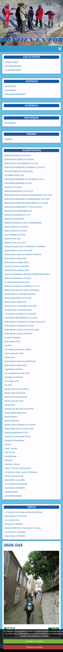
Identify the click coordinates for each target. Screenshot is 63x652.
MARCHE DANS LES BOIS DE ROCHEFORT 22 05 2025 (28, 195)
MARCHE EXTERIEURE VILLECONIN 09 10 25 (24, 179)
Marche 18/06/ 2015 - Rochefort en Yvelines (23, 528)
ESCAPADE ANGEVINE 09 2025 (18, 183)
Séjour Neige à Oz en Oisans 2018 (19, 429)
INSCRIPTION (10, 86)
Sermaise (9, 460)
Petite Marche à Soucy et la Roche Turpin (22, 330)
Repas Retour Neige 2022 (15, 302)
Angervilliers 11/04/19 (14, 369)
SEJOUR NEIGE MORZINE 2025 (18, 211)
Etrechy (8, 444)
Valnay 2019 (10, 357)
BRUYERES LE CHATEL (15, 480)
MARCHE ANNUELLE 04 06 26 (18, 155)
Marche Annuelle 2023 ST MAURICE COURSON (25, 247)
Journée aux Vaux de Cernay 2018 (19, 409)
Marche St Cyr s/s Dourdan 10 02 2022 (21, 306)
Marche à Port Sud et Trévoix (17, 389)
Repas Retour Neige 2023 (15, 258)
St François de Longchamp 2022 (18, 310)
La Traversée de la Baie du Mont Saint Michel (23, 512)
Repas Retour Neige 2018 (15, 413)
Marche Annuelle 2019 (14, 353)
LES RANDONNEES (13, 66)
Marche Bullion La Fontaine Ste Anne (20, 294)
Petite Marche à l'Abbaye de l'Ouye (19, 326)
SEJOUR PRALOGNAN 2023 (17, 270)
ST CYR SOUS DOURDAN (16, 484)
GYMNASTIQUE (11, 62)
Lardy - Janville (11, 448)
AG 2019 (8, 385)
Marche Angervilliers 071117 (16, 433)
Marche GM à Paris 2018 (15, 393)
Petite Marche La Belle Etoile (17, 262)
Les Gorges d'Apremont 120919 (18, 349)
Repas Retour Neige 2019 (15, 365)
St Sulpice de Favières (14, 377)
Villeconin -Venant (12, 464)
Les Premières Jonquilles (15, 532)
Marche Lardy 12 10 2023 (15, 243)
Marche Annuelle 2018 (14, 401)
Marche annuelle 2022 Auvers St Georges (22, 290)
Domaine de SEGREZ (14, 524)
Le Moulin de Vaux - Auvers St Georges (21, 472)
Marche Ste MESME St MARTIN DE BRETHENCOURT (27, 274)
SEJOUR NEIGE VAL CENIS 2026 (19, 171)
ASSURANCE (10, 90)
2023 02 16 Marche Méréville (17, 266)
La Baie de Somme (12, 338)
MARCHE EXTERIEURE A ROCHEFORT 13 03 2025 (26, 203)
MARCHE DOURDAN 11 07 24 (17, 215)
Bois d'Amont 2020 (12, 342)
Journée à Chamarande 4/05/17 (18, 437)
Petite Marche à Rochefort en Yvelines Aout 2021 (25, 322)
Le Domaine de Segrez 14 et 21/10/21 (20, 314)
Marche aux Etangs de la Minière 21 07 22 (22, 286)
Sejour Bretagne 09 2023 (15, 235)
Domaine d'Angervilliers (14, 440)
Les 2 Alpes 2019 (12, 381)
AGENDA (8, 139)
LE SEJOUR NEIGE (13, 70)
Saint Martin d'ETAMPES (15, 488)
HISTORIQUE (31, 117)
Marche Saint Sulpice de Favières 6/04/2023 (23, 254)
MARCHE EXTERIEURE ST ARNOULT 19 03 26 (24, 167)
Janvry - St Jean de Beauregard (18, 468)
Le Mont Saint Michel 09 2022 (17, 282)
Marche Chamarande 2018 (16, 397)
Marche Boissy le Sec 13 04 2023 (18, 250)
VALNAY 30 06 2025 (13, 187)
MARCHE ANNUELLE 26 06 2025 (19, 191)
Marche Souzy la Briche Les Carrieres (20, 425)
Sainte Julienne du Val (14, 476)
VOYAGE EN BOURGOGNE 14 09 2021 (21, 318)
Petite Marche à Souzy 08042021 (18, 334)
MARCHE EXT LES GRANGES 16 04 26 (21, 163)
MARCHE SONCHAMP (14, 219)
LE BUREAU (31, 105)
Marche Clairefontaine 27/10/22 (18, 278)
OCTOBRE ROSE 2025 (14, 175)
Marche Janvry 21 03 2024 (16, 231)
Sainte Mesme (11, 456)
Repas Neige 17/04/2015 (15, 536)
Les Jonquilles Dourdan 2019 (17, 373)
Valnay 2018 (10, 405)
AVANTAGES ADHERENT (15, 94)
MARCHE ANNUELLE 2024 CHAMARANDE (23, 223)
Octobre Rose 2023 (13, 239)
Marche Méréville (12, 421)
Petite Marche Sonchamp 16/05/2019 (20, 361)
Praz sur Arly (10, 452)
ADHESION (31, 81)
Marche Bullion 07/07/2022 (16, 516)
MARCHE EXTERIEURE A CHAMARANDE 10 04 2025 (27, 199)
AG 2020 (8, 345)
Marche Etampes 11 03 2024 (16, 227)
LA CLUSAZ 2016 (12, 520)
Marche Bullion (11, 417)
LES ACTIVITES (31, 57)
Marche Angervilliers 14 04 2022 (18, 298)
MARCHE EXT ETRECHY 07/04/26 (19, 159)
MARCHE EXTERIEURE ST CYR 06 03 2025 (23, 207)
